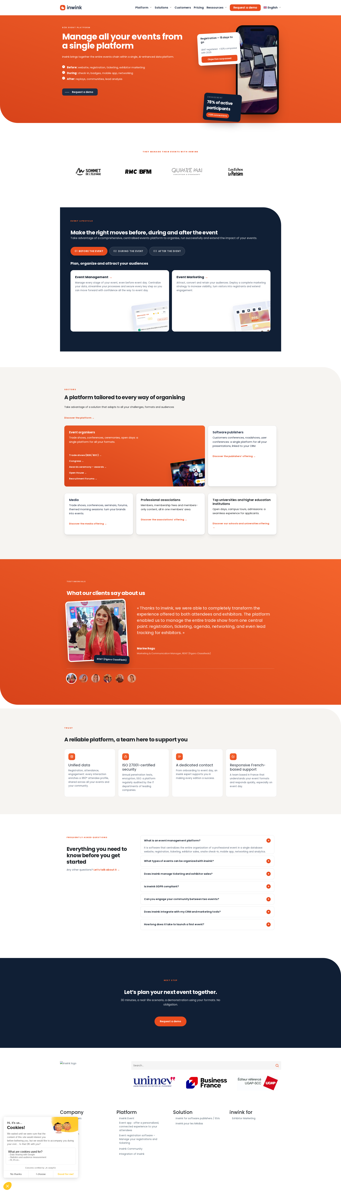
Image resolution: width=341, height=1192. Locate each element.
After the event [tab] (167, 251)
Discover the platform (77, 417)
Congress (75, 461)
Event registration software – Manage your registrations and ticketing (138, 1139)
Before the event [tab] (89, 251)
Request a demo (170, 1021)
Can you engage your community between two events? (181, 899)
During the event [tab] (128, 251)
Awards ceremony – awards (86, 467)
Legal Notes (70, 1139)
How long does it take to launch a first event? (174, 924)
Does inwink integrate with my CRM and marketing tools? (182, 911)
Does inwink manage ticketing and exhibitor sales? (178, 874)
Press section (71, 1134)
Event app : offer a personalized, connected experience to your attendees (139, 1126)
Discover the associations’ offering (162, 519)
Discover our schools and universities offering (241, 523)
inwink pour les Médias (189, 1123)
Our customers (72, 1118)
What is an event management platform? (172, 840)
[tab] (71, 678)
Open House (76, 472)
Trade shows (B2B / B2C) (84, 455)
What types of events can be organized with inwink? (179, 861)
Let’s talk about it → (107, 869)
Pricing (67, 1128)
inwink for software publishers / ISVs (198, 1118)
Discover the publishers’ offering (233, 456)
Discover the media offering (86, 523)
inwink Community (130, 1149)
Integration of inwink (131, 1154)
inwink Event (126, 1118)
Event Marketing (190, 277)
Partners (68, 1123)
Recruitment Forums (81, 478)
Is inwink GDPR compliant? (161, 886)
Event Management (91, 277)
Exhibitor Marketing (243, 1118)
